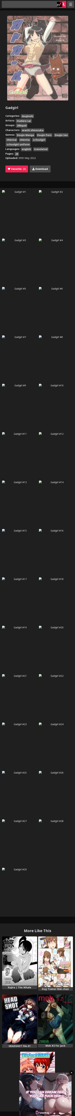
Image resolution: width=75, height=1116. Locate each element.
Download (41, 169)
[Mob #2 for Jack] (55, 1019)
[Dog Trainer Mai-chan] (55, 961)
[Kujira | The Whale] (19, 961)
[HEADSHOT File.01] (19, 1019)
